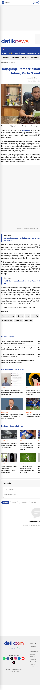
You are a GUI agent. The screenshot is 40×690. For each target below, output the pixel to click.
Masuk (36, 2)
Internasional (31, 53)
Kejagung (26, 130)
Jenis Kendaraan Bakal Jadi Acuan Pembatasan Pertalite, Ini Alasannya (9, 469)
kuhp (27, 316)
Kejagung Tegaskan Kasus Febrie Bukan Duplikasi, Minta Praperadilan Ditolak (18, 349)
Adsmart (6, 57)
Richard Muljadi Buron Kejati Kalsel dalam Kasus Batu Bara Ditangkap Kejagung (17, 361)
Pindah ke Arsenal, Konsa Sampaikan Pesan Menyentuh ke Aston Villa (27, 469)
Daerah (24, 57)
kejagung (20, 316)
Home (4, 53)
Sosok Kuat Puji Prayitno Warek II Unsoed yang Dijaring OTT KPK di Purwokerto (12, 417)
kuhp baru (28, 320)
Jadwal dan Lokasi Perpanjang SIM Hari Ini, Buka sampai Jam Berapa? (27, 446)
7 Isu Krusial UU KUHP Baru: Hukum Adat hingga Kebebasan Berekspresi (17, 355)
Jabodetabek (20, 53)
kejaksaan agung (8, 316)
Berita (11, 53)
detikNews (5, 62)
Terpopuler (15, 57)
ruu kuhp (35, 316)
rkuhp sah (18, 320)
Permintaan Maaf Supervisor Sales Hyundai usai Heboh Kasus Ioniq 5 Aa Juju (12, 392)
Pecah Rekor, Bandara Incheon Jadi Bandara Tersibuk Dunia (9, 445)
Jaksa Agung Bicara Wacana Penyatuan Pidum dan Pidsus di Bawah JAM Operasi (17, 342)
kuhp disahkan (7, 320)
